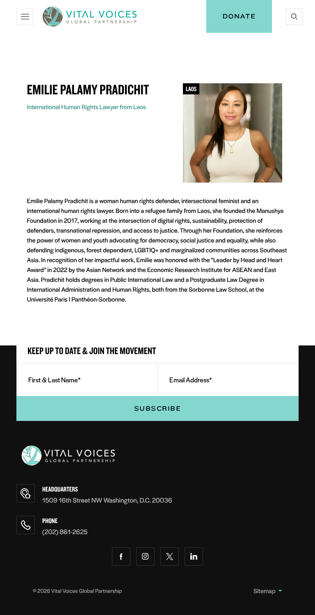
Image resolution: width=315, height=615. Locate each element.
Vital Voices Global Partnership (86, 590)
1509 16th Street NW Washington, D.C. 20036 (107, 500)
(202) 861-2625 (65, 531)
